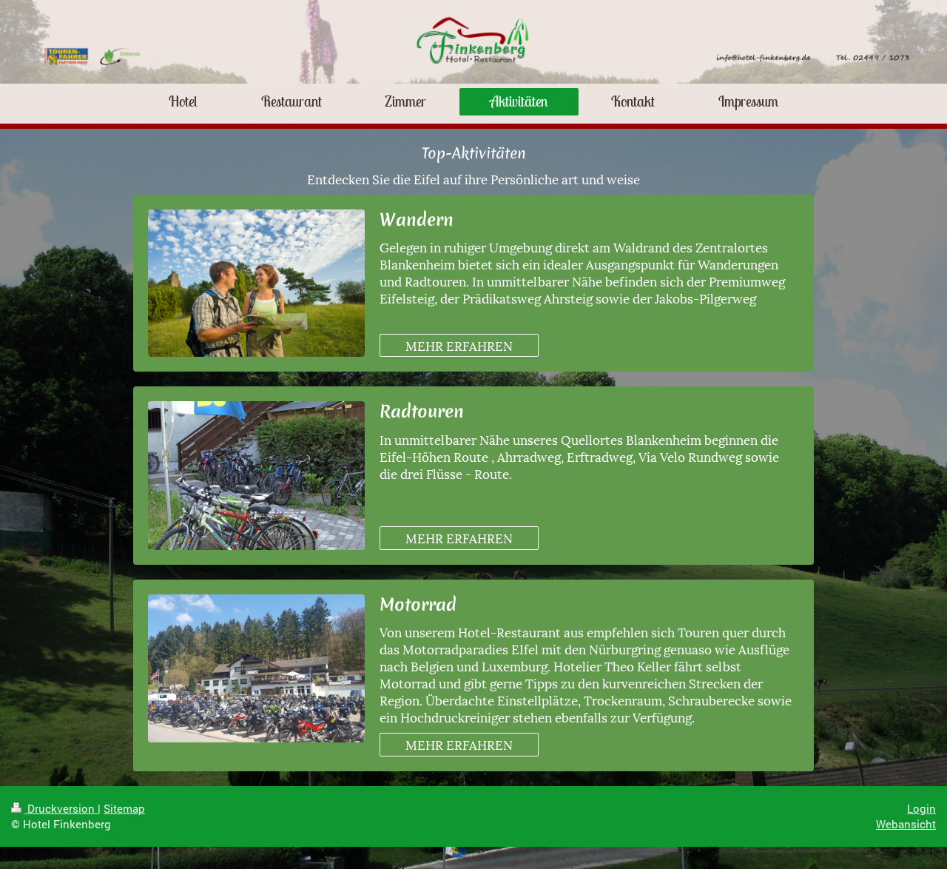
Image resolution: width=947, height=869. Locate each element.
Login (921, 808)
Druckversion (61, 808)
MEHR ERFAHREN (459, 345)
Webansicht (906, 823)
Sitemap (124, 808)
